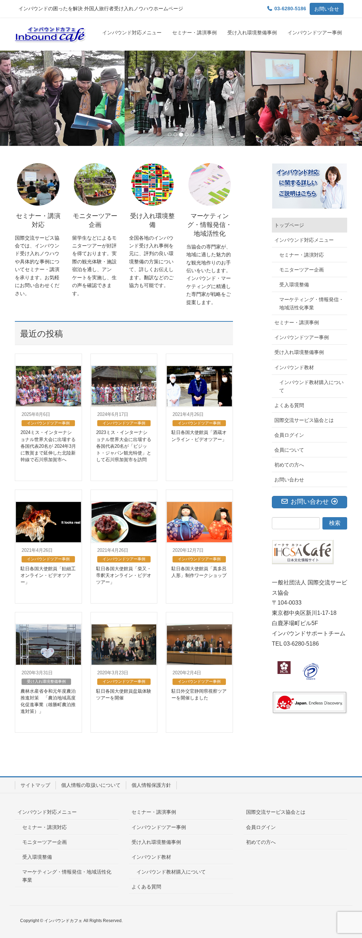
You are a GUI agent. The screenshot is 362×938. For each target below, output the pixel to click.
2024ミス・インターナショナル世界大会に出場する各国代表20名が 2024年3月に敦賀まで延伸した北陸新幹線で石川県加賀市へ (48, 446)
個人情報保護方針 (151, 785)
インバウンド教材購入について (311, 386)
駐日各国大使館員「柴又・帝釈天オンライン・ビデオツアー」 (123, 575)
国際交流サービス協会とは (304, 420)
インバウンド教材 (294, 367)
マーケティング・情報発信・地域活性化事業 (311, 303)
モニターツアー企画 (301, 270)
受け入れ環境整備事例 (46, 681)
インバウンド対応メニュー (304, 240)
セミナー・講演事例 (296, 322)
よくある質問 (289, 405)
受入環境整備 (294, 284)
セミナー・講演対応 (301, 255)
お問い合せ (326, 9)
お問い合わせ (289, 479)
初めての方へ (289, 465)
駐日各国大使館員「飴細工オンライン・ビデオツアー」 (48, 575)
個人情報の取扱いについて (91, 785)
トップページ (289, 225)
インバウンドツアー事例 (48, 423)
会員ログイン (289, 435)
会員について (289, 450)
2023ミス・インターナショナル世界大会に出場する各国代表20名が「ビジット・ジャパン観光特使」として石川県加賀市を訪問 (123, 446)
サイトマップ (35, 785)
